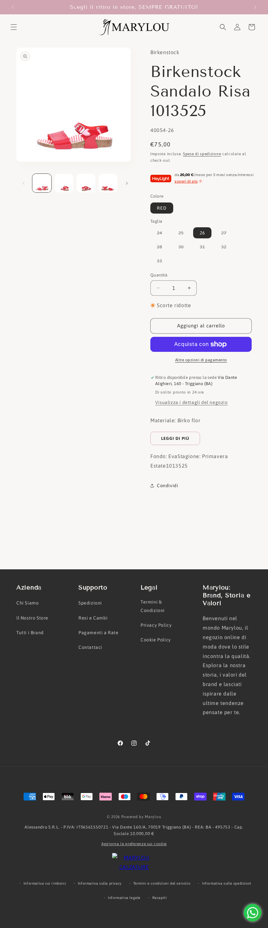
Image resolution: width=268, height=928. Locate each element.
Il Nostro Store (32, 618)
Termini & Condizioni (153, 606)
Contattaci (90, 647)
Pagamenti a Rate (98, 632)
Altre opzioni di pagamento (201, 360)
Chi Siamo (27, 603)
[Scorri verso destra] (127, 183)
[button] (14, 27)
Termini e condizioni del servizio (162, 883)
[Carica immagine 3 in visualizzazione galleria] (85, 183)
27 (227, 234)
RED (162, 208)
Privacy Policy (156, 625)
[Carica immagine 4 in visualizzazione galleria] (108, 183)
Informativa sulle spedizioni (226, 883)
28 (163, 248)
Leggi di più (175, 438)
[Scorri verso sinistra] (23, 183)
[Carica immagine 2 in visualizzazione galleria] (64, 183)
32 (227, 248)
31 (205, 248)
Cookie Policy (156, 639)
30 (184, 248)
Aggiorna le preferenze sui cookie (134, 844)
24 (163, 234)
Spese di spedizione (202, 154)
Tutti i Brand (30, 632)
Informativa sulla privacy (100, 883)
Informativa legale (124, 898)
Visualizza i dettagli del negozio (191, 402)
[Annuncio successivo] (255, 7)
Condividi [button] (167, 485)
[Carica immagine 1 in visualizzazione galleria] (41, 183)
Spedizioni (90, 603)
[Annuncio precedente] (13, 7)
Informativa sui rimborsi (45, 883)
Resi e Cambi (93, 618)
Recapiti (159, 898)
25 (184, 234)
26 (202, 232)
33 (163, 262)
